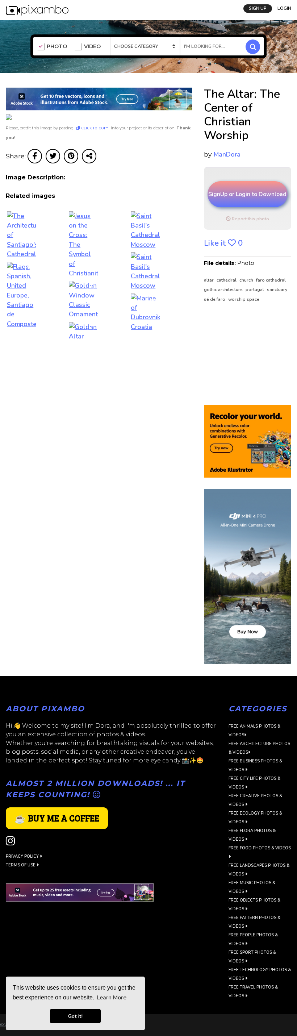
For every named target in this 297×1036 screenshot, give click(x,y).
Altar (209, 280)
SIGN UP (258, 8)
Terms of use (21, 865)
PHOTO (57, 46)
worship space (243, 299)
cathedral (227, 280)
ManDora (227, 154)
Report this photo (250, 219)
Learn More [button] (111, 998)
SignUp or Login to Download (247, 194)
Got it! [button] (75, 1016)
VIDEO (92, 46)
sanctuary (277, 289)
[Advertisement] (247, 354)
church (246, 280)
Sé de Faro (215, 299)
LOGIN (284, 8)
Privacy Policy (23, 856)
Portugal (255, 289)
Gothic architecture (224, 289)
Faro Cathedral (271, 280)
